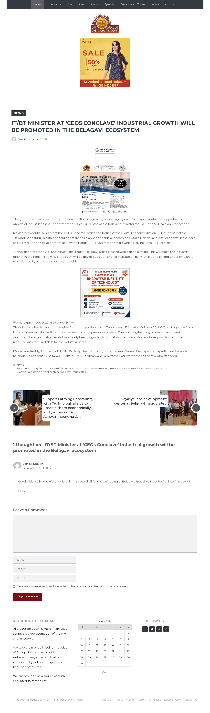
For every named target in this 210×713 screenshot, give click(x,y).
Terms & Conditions (150, 699)
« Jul (104, 672)
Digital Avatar (75, 699)
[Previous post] (14, 408)
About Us (107, 699)
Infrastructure (76, 4)
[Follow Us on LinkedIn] (166, 629)
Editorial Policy (172, 699)
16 (128, 645)
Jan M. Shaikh (33, 463)
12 (97, 645)
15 (120, 645)
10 (82, 645)
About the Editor (125, 699)
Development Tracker (133, 4)
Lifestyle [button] (53, 4)
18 (89, 651)
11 (89, 645)
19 (97, 651)
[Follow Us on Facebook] (145, 629)
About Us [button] (157, 4)
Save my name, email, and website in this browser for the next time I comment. (73, 586)
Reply (21, 490)
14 (113, 645)
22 (120, 651)
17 (82, 651)
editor (24, 139)
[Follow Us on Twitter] (152, 629)
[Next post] (196, 408)
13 (105, 645)
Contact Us (190, 699)
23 (128, 651)
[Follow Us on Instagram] (159, 629)
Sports (94, 4)
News (37, 4)
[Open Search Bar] (174, 4)
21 (113, 651)
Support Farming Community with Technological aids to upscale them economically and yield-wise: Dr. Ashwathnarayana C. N (92, 368)
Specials (109, 4)
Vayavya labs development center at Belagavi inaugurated (51, 371)
